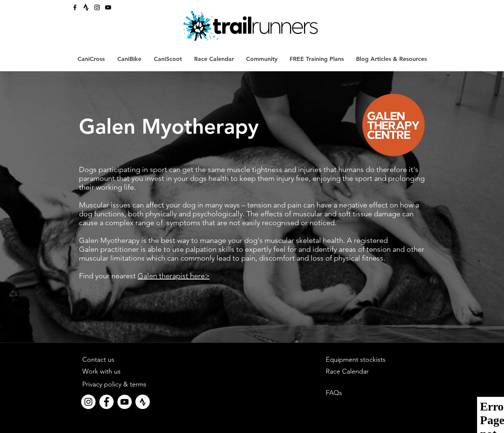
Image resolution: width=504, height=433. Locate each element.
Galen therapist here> (174, 275)
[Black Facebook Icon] (75, 7)
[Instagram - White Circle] (88, 402)
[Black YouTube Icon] (108, 7)
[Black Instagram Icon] (97, 7)
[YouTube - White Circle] (124, 402)
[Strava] (86, 7)
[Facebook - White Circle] (106, 402)
